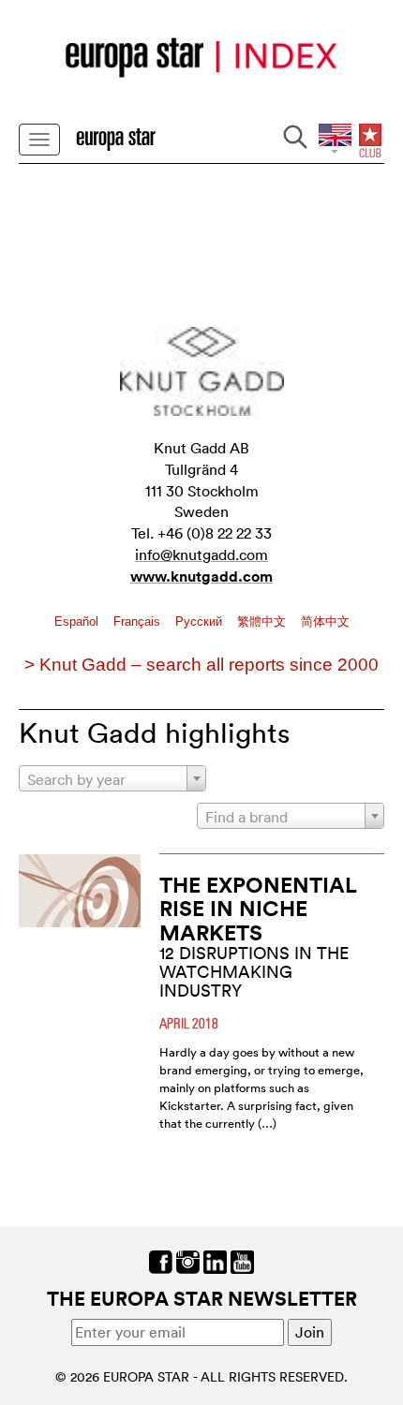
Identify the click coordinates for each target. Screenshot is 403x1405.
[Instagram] (188, 1259)
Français (138, 621)
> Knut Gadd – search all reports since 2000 (201, 664)
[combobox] (112, 778)
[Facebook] (160, 1259)
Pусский (200, 621)
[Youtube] (242, 1259)
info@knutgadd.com (201, 554)
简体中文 (325, 621)
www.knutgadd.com (201, 576)
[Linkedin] (215, 1259)
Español (78, 621)
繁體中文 (263, 621)
